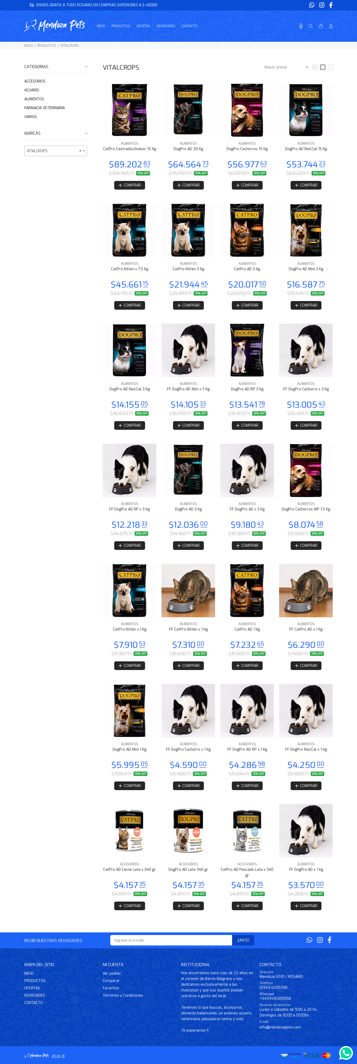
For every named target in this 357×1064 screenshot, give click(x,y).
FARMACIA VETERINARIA (44, 107)
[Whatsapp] (312, 5)
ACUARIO (31, 90)
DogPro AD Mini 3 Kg (306, 269)
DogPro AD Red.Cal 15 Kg (306, 148)
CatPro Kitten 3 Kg (188, 269)
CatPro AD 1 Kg (247, 629)
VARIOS (30, 116)
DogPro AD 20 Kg (188, 148)
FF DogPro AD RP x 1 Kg (247, 749)
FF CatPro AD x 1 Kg (306, 629)
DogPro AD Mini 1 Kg (129, 749)
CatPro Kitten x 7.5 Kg (129, 269)
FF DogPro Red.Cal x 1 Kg (306, 749)
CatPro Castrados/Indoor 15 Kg (129, 148)
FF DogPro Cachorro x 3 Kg (306, 389)
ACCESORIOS (34, 81)
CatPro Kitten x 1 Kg (129, 629)
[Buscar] (310, 26)
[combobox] (55, 151)
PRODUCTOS (46, 46)
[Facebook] (330, 5)
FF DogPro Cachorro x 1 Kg (188, 749)
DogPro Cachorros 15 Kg (247, 148)
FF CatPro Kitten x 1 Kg (188, 629)
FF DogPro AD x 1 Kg (306, 869)
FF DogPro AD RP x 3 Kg (129, 509)
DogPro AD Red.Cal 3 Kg (130, 389)
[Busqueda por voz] (301, 26)
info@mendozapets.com (280, 1027)
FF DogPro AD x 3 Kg (247, 509)
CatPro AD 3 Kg (247, 269)
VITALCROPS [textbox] (54, 151)
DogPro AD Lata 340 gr (188, 869)
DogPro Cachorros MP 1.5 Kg (306, 509)
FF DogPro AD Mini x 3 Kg (188, 389)
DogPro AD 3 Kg (188, 509)
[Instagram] (321, 5)
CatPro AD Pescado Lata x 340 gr (247, 872)
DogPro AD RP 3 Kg (247, 389)
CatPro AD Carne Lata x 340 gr (129, 869)
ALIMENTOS (34, 99)
